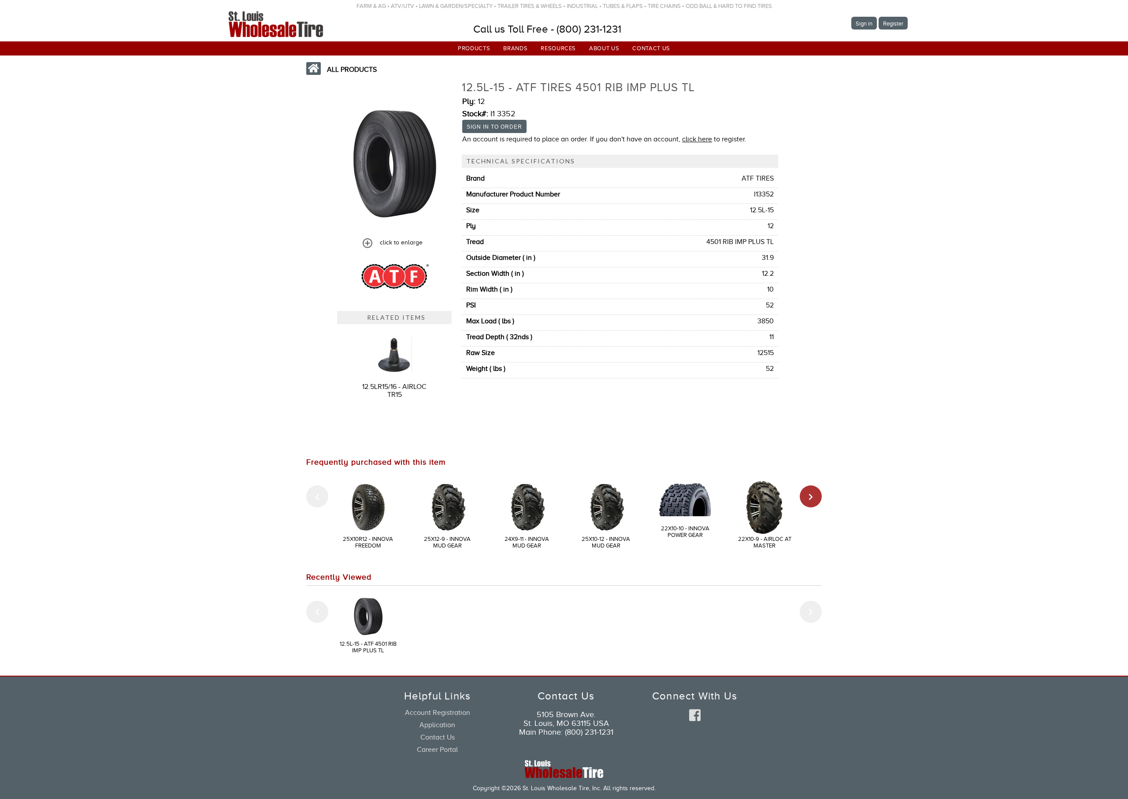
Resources (558, 48)
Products (474, 48)
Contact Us (651, 48)
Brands (515, 48)
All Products (352, 70)
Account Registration (437, 713)
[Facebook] (695, 715)
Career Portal (437, 750)
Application (437, 725)
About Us (604, 48)
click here (697, 139)
